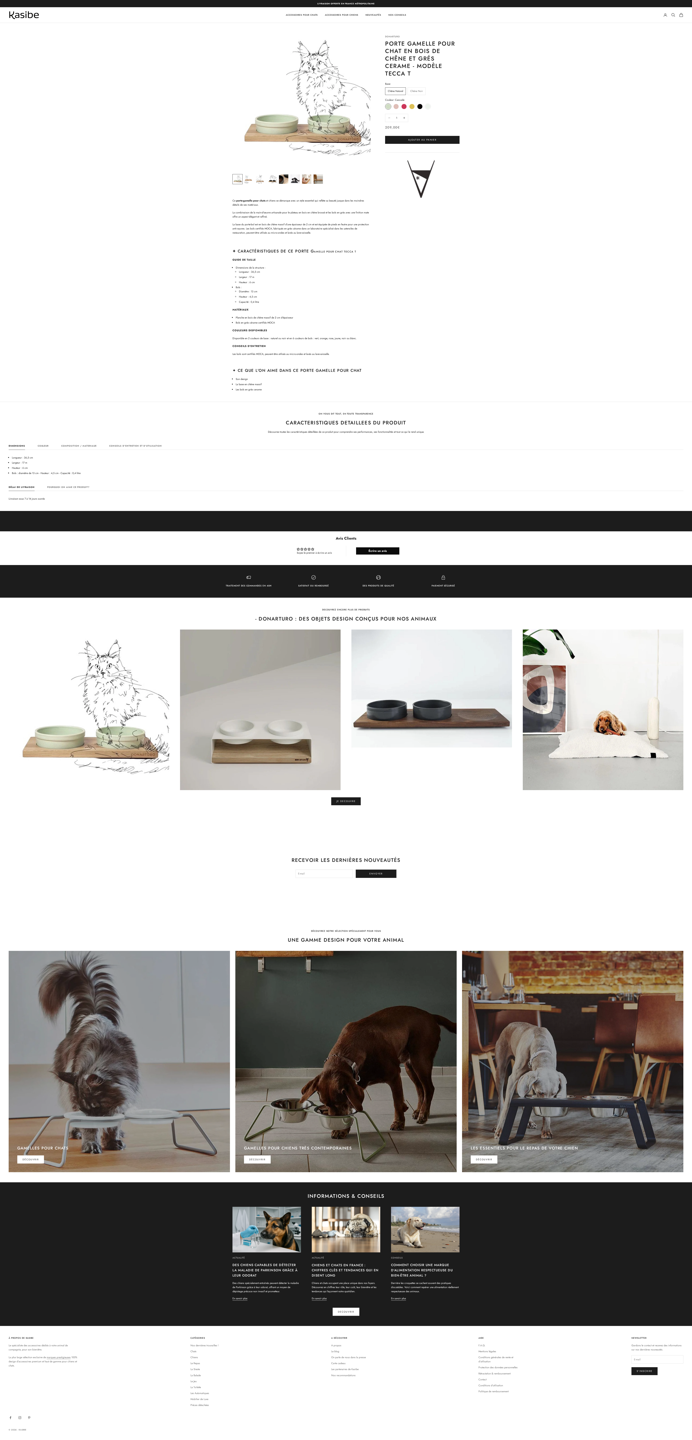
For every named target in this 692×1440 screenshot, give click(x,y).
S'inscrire (644, 1371)
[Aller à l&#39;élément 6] (295, 179)
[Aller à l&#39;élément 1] (237, 179)
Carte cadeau (338, 1363)
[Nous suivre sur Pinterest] (29, 1417)
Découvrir (31, 1159)
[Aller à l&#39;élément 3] (261, 179)
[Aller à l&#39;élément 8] (318, 179)
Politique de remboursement (493, 1391)
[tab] (17, 446)
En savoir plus (239, 1298)
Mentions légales (487, 1351)
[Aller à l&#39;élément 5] (284, 179)
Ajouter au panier (422, 139)
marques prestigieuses (59, 1357)
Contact (482, 1379)
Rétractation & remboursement (494, 1373)
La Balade (195, 1375)
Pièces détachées (199, 1405)
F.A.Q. (481, 1345)
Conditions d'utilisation (490, 1385)
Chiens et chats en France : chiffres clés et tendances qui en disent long (345, 1270)
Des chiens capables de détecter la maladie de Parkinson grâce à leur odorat (265, 1270)
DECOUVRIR (346, 1311)
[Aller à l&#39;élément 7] (307, 179)
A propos (336, 1345)
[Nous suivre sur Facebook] (10, 1417)
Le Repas (195, 1363)
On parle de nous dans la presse (348, 1357)
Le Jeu (193, 1381)
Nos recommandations (343, 1375)
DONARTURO (392, 36)
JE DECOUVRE (346, 801)
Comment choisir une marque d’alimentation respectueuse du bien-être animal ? (422, 1270)
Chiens (194, 1357)
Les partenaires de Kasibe (345, 1369)
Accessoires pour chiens (341, 15)
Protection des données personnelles (498, 1367)
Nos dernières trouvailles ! (204, 1345)
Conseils (397, 1257)
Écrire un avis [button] (378, 551)
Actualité (238, 1257)
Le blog (335, 1351)
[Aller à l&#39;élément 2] (249, 179)
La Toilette (195, 1387)
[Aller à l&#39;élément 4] (272, 179)
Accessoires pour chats (302, 15)
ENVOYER (376, 873)
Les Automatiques (199, 1393)
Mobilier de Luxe (199, 1399)
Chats (193, 1351)
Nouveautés (373, 15)
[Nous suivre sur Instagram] (20, 1417)
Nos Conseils (397, 15)
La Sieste (195, 1369)
